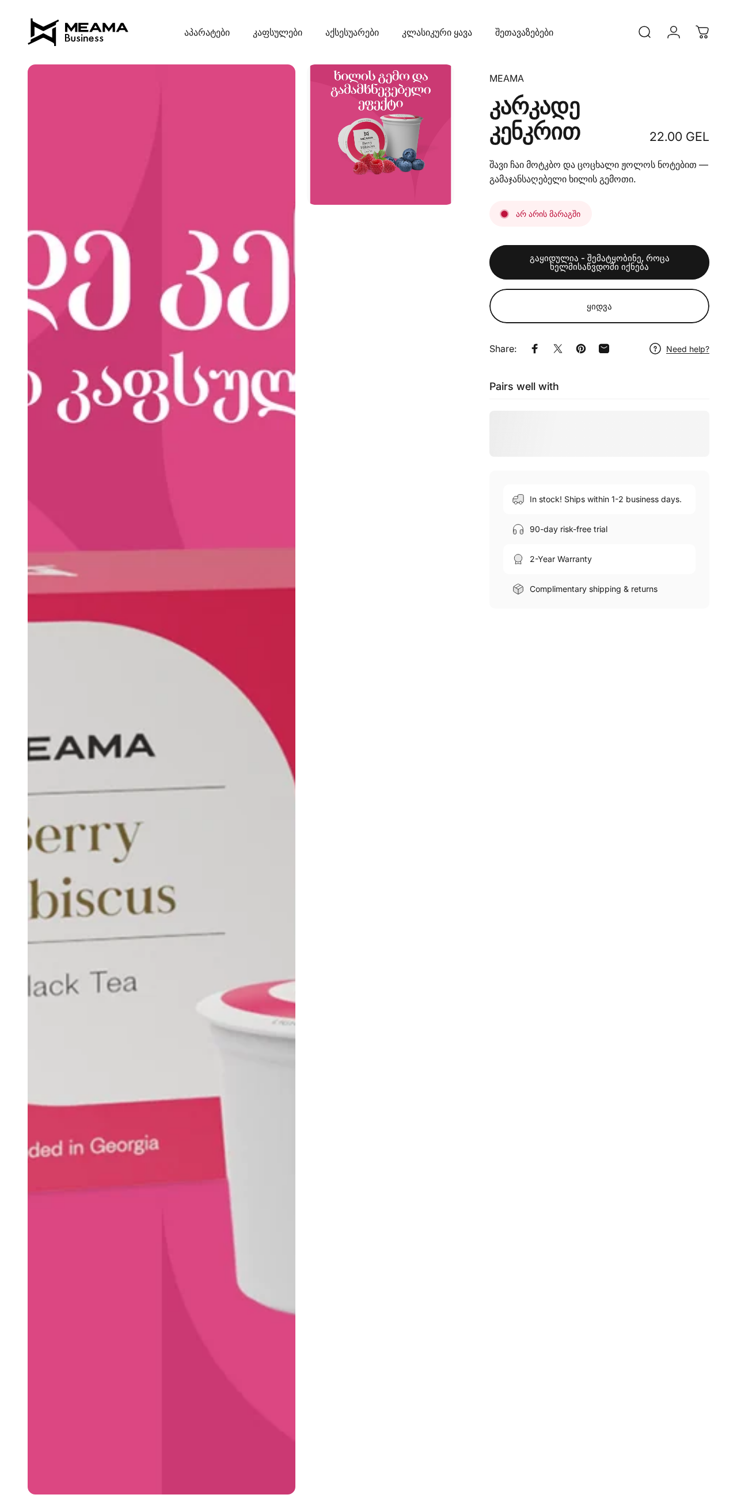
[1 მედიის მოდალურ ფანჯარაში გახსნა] (161, 779)
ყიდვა (599, 306)
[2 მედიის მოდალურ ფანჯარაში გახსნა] (380, 134)
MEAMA (506, 78)
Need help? (687, 349)
